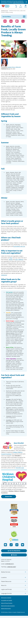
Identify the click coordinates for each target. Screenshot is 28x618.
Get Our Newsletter (14, 550)
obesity (11, 259)
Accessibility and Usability (6, 600)
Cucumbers (9, 420)
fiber (11, 257)
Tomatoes (8, 416)
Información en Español (6, 597)
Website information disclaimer (18, 2)
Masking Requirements (6, 608)
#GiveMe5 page (20, 467)
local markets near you (19, 246)
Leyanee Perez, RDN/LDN (14, 67)
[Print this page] (5, 21)
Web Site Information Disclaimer (8, 605)
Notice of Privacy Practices (6, 603)
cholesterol (4, 275)
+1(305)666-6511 (9, 564)
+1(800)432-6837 (11, 567)
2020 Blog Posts (4, 10)
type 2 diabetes (19, 259)
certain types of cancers (14, 332)
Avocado (8, 399)
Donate (15, 555)
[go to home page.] (7, 6)
